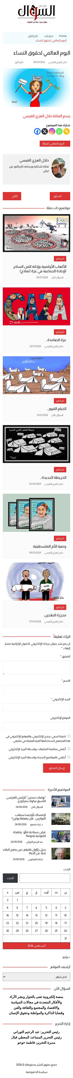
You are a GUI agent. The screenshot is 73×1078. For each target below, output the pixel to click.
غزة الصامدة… (55, 340)
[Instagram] (52, 131)
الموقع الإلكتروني (60, 717)
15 (17, 915)
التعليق (65, 656)
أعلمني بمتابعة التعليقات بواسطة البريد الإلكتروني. (37, 749)
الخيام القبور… (56, 409)
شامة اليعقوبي (35, 859)
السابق (57, 196)
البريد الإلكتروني (60, 699)
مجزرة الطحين (55, 615)
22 (17, 923)
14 (27, 915)
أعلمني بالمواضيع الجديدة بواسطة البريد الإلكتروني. (37, 757)
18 (56, 923)
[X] (44, 131)
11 (56, 915)
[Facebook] (37, 131)
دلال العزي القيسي (57, 62)
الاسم (66, 680)
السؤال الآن (57, 277)
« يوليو (66, 957)
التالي (14, 196)
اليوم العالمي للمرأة (53, 143)
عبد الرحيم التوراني (34, 841)
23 (7, 923)
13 (36, 915)
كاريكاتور (19, 62)
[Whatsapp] (59, 131)
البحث (66, 869)
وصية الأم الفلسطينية (49, 546)
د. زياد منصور (36, 824)
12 (46, 915)
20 (36, 923)
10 (65, 915)
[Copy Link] (66, 131)
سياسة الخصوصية (36, 1071)
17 (65, 923)
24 (65, 930)
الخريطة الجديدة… (53, 477)
